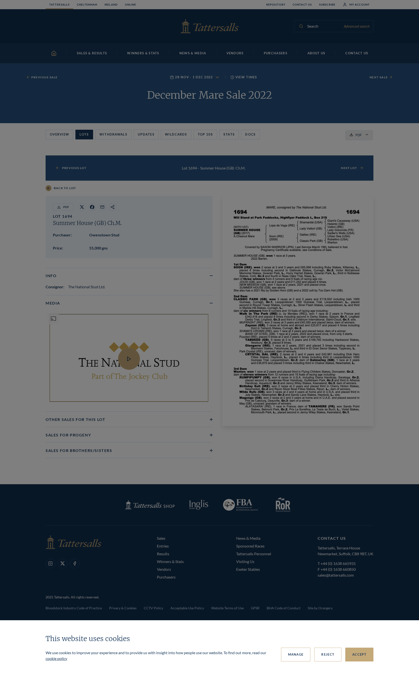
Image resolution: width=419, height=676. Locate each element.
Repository (275, 4)
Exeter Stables (248, 569)
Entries (163, 546)
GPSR (255, 608)
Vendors (164, 569)
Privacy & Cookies (123, 608)
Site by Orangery (320, 608)
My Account (359, 4)
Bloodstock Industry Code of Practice (74, 608)
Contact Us (302, 4)
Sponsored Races (250, 546)
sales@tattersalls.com (336, 575)
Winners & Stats (170, 561)
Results (163, 553)
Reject (327, 654)
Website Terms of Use (227, 608)
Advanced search (357, 26)
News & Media (248, 538)
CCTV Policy (153, 608)
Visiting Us (245, 561)
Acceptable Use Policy (187, 608)
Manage (296, 654)
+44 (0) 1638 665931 (338, 563)
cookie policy (56, 658)
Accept (359, 654)
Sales (161, 538)
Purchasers (166, 577)
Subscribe (327, 4)
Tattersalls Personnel (253, 553)
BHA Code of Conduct (283, 608)
